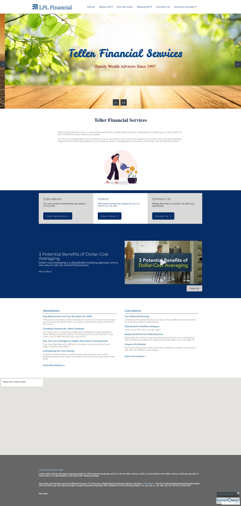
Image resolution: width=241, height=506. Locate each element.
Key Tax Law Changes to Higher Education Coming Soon (75, 341)
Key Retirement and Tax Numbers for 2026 (67, 316)
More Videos (45, 272)
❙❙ (124, 102)
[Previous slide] (3, 64)
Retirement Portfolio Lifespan (142, 326)
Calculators (133, 310)
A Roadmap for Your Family (58, 351)
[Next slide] (238, 64)
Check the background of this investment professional (227, 493)
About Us (105, 6)
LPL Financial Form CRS (51, 470)
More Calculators (135, 356)
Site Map (43, 493)
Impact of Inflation (135, 344)
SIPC (151, 483)
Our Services (125, 6)
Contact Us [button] (162, 216)
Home (91, 6)
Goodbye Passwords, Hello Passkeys (63, 328)
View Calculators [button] (56, 216)
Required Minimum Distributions (144, 334)
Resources (143, 6)
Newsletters (51, 310)
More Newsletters (54, 365)
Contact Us (163, 6)
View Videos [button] (108, 216)
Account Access (184, 6)
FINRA (145, 483)
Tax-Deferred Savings (137, 316)
